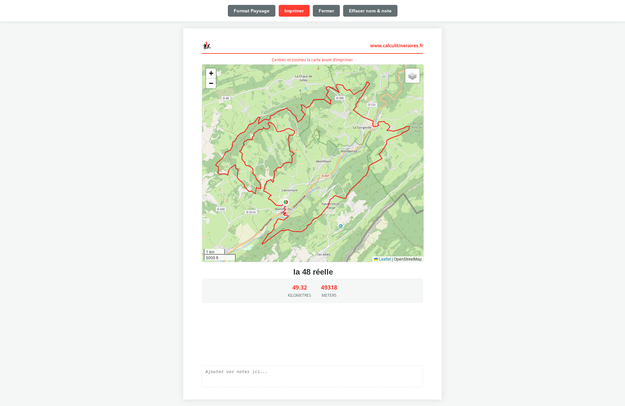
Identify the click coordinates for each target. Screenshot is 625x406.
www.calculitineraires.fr (396, 45)
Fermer (326, 10)
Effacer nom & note (370, 10)
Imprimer (294, 10)
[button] (286, 202)
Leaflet (384, 259)
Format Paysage (252, 10)
